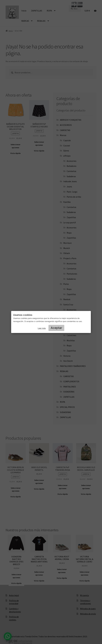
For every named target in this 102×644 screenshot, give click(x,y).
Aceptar (56, 328)
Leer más (42, 328)
